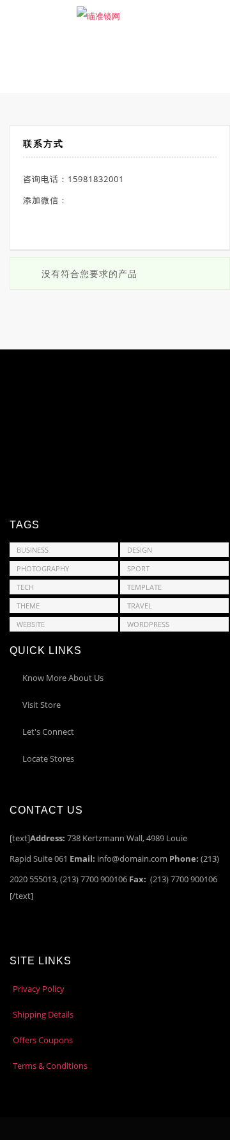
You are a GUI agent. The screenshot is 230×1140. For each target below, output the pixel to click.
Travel (139, 605)
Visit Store (41, 704)
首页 (61, 62)
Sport (138, 568)
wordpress (148, 624)
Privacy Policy (39, 988)
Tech (25, 587)
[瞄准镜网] (98, 15)
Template (144, 587)
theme (28, 605)
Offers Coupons (43, 1040)
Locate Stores (48, 758)
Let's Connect (48, 731)
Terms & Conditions (50, 1065)
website (31, 624)
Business (33, 550)
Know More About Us (62, 677)
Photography (43, 568)
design (139, 550)
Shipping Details (43, 1014)
